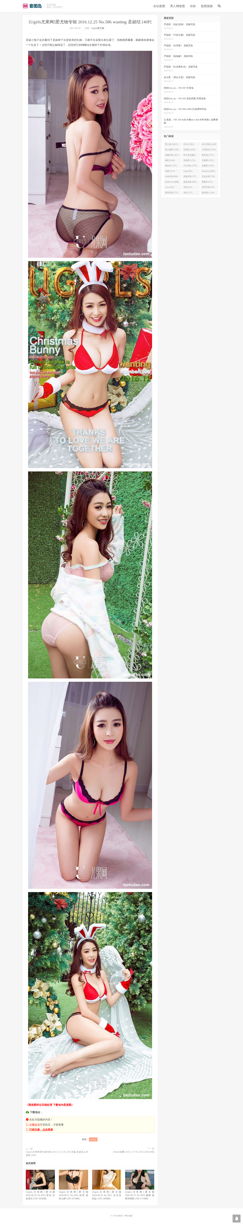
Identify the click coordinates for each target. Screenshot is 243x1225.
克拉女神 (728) (208, 176)
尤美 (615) (187, 187)
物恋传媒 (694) (189, 182)
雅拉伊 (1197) (171, 165)
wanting (93, 1139)
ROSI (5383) (188, 144)
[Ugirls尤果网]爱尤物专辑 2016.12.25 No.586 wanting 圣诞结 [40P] (90, 22)
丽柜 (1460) (170, 160)
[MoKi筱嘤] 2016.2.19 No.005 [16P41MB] (133, 1152)
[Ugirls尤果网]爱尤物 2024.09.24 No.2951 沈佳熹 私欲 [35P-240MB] (106, 1195)
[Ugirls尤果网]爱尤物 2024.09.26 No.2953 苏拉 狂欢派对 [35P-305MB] (40, 1195)
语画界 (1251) (189, 160)
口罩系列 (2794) (209, 149)
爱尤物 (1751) (208, 155)
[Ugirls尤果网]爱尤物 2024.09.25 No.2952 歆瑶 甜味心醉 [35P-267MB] (73, 1195)
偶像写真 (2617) (172, 155)
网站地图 (128, 1216)
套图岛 (32, 6)
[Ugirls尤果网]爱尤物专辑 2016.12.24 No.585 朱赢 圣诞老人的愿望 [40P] (57, 1153)
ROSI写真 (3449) (209, 144)
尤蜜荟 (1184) (208, 165)
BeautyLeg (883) (208, 171)
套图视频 (207, 6)
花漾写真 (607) (208, 187)
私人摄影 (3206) (172, 149)
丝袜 (193, 6)
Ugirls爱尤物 (97, 28)
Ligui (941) (187, 171)
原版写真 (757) (189, 176)
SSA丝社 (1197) (190, 165)
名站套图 (159, 6)
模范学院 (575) (171, 192)
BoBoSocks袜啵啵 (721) (172, 182)
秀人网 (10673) (171, 144)
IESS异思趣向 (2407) (189, 156)
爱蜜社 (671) (207, 182)
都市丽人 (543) (208, 192)
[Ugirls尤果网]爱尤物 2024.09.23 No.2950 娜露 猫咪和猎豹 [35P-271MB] (139, 1195)
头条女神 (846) (171, 176)
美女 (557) (187, 192)
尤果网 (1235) (208, 160)
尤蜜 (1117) (170, 171)
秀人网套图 (177, 6)
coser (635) (169, 187)
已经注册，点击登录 (41, 1129)
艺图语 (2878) (189, 149)
